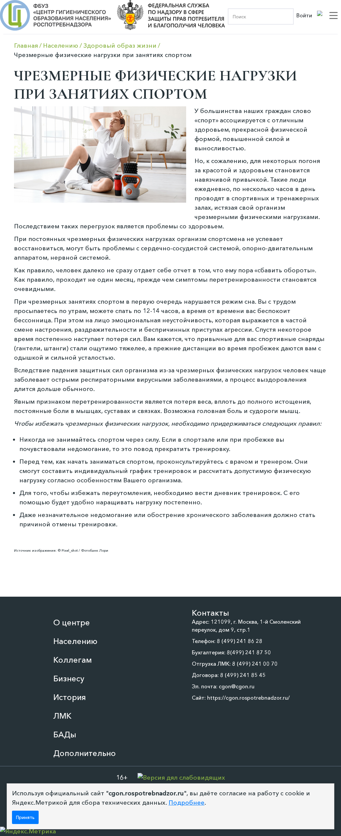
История (69, 697)
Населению (75, 641)
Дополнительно (84, 753)
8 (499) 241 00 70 (255, 663)
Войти (304, 15)
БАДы (64, 734)
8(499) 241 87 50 (249, 652)
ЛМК (62, 716)
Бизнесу (68, 678)
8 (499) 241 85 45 (243, 675)
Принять (25, 817)
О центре (71, 622)
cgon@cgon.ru (236, 686)
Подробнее (186, 802)
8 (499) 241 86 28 (239, 641)
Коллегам (72, 660)
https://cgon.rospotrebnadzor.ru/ (248, 697)
